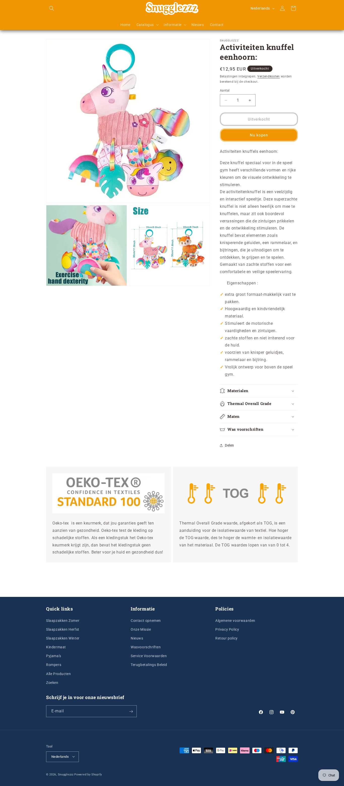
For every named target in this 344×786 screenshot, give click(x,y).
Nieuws (137, 638)
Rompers (53, 665)
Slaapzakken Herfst (62, 629)
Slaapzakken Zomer (62, 620)
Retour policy (226, 638)
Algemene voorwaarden (235, 620)
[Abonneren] (130, 711)
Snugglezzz (66, 774)
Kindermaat (56, 647)
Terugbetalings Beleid (149, 665)
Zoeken (52, 682)
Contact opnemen (146, 620)
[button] (51, 8)
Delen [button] (229, 445)
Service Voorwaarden (149, 656)
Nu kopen (259, 135)
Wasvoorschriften (146, 647)
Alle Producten (58, 674)
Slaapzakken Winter (63, 638)
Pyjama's (53, 656)
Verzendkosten (268, 76)
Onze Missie (141, 629)
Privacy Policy (227, 629)
